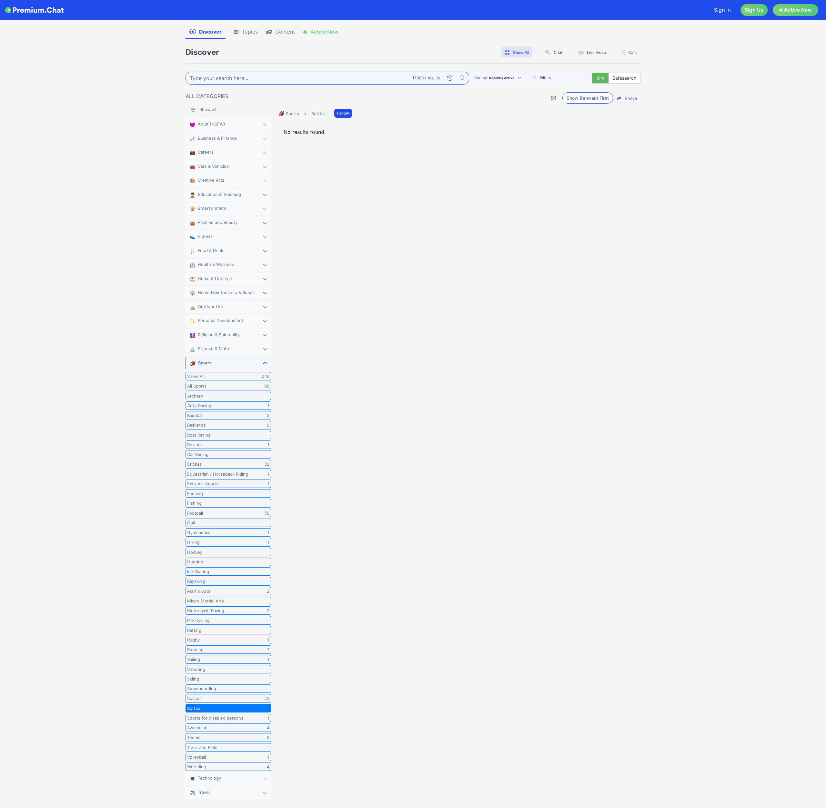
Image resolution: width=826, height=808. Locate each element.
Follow (343, 113)
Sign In (722, 10)
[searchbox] (569, 78)
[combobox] (559, 78)
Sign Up (754, 10)
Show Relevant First (588, 98)
